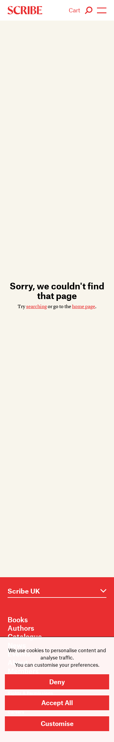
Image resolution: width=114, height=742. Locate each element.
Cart (74, 10)
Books (18, 619)
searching (36, 306)
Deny (57, 681)
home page (83, 306)
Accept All (57, 702)
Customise (57, 723)
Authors (21, 628)
